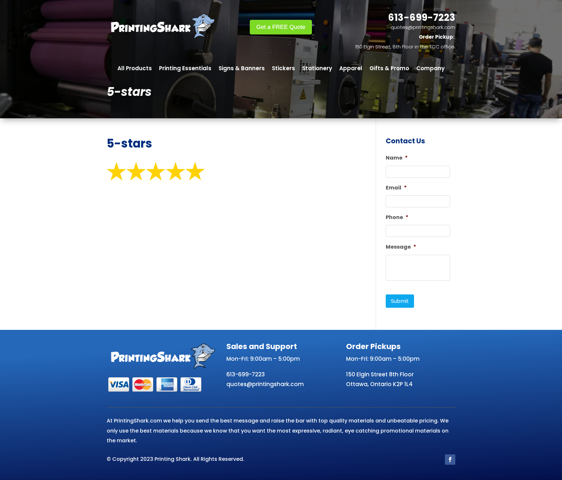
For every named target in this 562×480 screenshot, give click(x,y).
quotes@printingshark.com (423, 27)
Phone (397, 217)
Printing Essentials (185, 69)
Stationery (317, 69)
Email (396, 188)
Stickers (283, 69)
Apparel (350, 69)
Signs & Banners (242, 69)
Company (430, 69)
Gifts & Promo (389, 69)
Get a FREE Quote (280, 27)
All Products (134, 69)
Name (397, 158)
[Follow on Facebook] (450, 459)
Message (401, 247)
